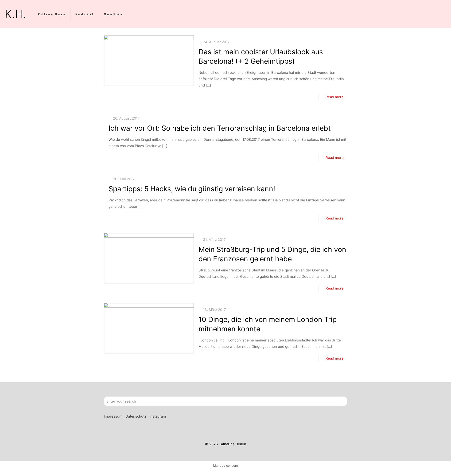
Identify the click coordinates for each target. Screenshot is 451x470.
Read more (335, 97)
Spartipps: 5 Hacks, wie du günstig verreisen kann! (192, 188)
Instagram (157, 416)
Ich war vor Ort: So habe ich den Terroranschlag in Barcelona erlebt (220, 128)
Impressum (113, 416)
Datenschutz (135, 416)
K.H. (15, 14)
